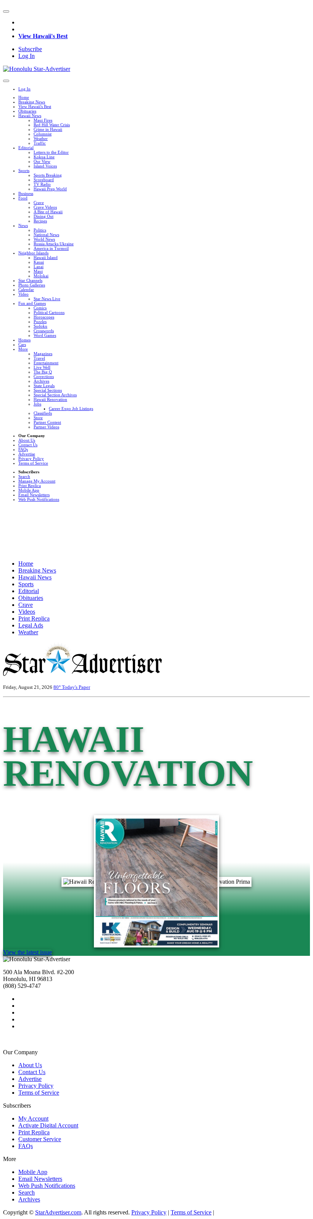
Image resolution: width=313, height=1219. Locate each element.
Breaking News (31, 102)
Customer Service (39, 1139)
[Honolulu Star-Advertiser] (36, 69)
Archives (41, 381)
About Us (26, 440)
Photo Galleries (31, 285)
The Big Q (43, 372)
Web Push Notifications (38, 499)
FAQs (23, 449)
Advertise (26, 454)
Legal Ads (30, 625)
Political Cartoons (49, 312)
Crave (39, 202)
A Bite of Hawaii (48, 211)
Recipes (40, 221)
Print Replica (29, 485)
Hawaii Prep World (50, 189)
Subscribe (30, 49)
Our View (42, 161)
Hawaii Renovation (50, 399)
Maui (38, 271)
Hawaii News (29, 115)
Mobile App (28, 490)
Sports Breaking (48, 175)
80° (57, 687)
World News (44, 239)
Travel (39, 358)
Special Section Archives (55, 394)
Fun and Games (32, 303)
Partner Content (47, 422)
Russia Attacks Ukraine (54, 243)
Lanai (39, 266)
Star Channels (30, 280)
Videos (26, 611)
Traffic (40, 143)
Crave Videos (45, 207)
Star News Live (47, 298)
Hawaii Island (46, 257)
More (23, 349)
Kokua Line (44, 156)
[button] (6, 11)
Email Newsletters (34, 494)
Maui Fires (43, 120)
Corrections (44, 376)
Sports (23, 170)
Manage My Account (36, 481)
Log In (26, 56)
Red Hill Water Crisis (52, 124)
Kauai (39, 262)
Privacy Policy (31, 458)
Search (24, 476)
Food (22, 198)
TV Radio (42, 184)
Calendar (26, 289)
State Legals (44, 385)
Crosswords (44, 330)
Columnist (43, 134)
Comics (40, 308)
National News (46, 234)
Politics (40, 230)
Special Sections (48, 390)
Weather (41, 138)
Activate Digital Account (48, 1125)
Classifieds (43, 413)
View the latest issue (27, 952)
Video (23, 294)
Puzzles (40, 321)
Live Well (42, 367)
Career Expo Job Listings (71, 408)
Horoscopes (44, 317)
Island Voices (45, 166)
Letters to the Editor (51, 152)
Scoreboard (44, 179)
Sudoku (40, 326)
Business (25, 193)
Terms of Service (33, 463)
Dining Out (43, 216)
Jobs (37, 404)
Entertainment (46, 362)
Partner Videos (46, 427)
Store (38, 417)
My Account (33, 1118)
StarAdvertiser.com (58, 1212)
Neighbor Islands (33, 253)
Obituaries (27, 111)
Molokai (41, 275)
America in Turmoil (51, 248)
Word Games (45, 335)
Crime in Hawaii (48, 129)
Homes (24, 340)
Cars (22, 344)
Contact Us (27, 444)
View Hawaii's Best (43, 36)
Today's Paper (76, 687)
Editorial (26, 147)
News (23, 225)
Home (23, 97)
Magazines (43, 353)
